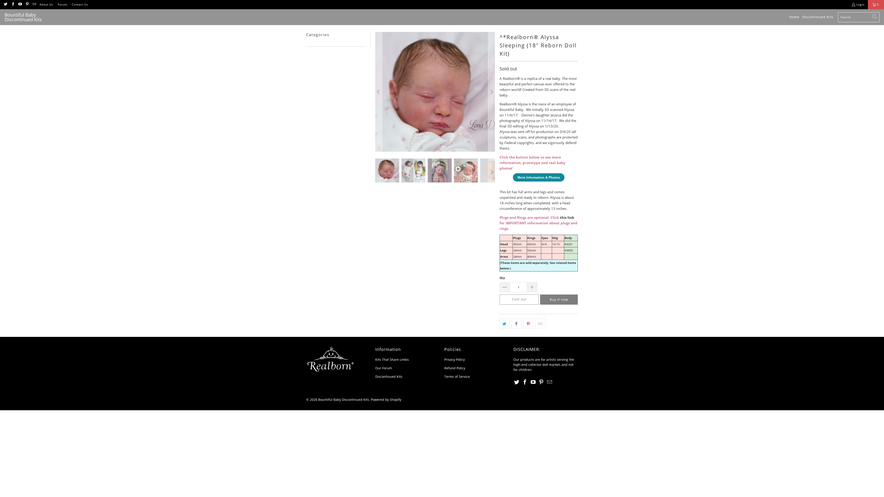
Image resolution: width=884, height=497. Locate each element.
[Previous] (378, 92)
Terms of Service (457, 376)
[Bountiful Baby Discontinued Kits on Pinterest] (27, 4)
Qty (502, 278)
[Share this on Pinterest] (528, 324)
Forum (62, 4)
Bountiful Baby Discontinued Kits (343, 399)
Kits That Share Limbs (392, 359)
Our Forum (383, 368)
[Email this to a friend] (540, 324)
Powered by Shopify (386, 399)
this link (567, 217)
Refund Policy (454, 368)
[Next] (491, 92)
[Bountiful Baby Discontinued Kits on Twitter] (5, 4)
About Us (46, 4)
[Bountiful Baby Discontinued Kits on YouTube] (20, 4)
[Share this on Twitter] (504, 324)
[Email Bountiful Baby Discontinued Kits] (34, 4)
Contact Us (80, 4)
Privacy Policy (454, 359)
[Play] (435, 92)
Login (860, 4)
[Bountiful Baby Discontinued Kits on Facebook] (13, 4)
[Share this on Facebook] (516, 324)
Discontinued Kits (388, 376)
